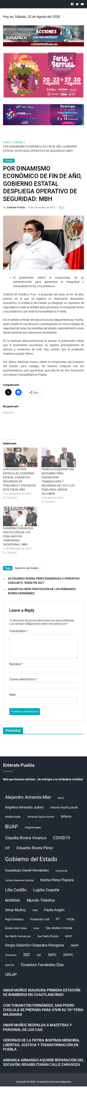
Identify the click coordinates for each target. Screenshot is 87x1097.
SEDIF (68, 936)
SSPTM (9, 965)
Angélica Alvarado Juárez (24, 807)
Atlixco (66, 816)
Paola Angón (54, 910)
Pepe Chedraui (14, 919)
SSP (39, 955)
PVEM (70, 919)
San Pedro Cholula (47, 936)
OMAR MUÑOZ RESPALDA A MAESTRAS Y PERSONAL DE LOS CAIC (37, 1027)
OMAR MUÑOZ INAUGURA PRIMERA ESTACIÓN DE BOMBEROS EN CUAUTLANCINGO (41, 992)
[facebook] (72, 4)
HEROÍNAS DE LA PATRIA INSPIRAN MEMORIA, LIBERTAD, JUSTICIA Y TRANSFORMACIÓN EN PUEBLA (41, 1044)
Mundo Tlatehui (41, 900)
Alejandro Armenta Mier (28, 797)
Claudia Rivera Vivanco (25, 837)
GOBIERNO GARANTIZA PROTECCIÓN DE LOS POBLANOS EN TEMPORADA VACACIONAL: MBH (18, 536)
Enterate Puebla (16, 207)
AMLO (61, 798)
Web (12, 695)
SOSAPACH (11, 955)
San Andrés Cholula (59, 928)
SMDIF (75, 945)
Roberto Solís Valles (16, 928)
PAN (35, 910)
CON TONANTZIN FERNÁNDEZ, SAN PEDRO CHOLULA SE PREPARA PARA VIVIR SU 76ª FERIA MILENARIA (43, 1010)
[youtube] (82, 4)
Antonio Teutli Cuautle (64, 807)
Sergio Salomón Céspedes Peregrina (34, 945)
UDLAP (11, 974)
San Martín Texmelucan (18, 936)
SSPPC (68, 955)
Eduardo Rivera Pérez (35, 848)
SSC (26, 954)
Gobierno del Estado (27, 568)
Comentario (18, 631)
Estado (9, 160)
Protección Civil (39, 919)
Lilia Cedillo (16, 889)
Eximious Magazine (60, 1081)
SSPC (52, 955)
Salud (36, 928)
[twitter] (77, 4)
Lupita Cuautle (46, 889)
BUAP (11, 827)
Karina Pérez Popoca (57, 880)
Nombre (16, 664)
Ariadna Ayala (13, 816)
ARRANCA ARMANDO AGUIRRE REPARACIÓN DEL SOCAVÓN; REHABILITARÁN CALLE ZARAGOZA (43, 1062)
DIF (7, 848)
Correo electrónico (23, 679)
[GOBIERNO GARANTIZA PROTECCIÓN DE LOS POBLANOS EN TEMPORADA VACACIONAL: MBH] (20, 516)
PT (58, 919)
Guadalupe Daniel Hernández (27, 870)
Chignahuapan (33, 827)
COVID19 (61, 837)
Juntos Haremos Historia (19, 880)
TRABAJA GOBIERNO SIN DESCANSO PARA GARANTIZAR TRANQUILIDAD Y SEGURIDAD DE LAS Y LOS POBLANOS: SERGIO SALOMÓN (57, 481)
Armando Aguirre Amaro (40, 816)
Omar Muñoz (15, 910)
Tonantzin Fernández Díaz (42, 964)
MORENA (12, 900)
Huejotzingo (61, 870)
